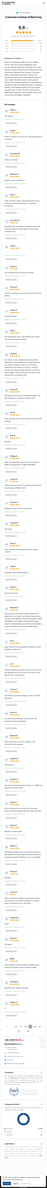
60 (35, 1026)
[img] (23, 58)
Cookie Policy (25, 1183)
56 (16, 1026)
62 (19, 1031)
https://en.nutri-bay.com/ (15, 1063)
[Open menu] (43, 3)
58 (25, 1026)
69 (28, 1031)
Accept (6, 1183)
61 (40, 1026)
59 (30, 1026)
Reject (16, 1183)
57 (21, 1026)
